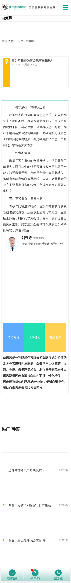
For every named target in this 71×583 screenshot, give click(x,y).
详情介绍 (13, 337)
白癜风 (30, 41)
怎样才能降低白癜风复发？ (27, 470)
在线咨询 (55, 337)
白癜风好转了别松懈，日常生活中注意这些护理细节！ (30, 513)
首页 (20, 41)
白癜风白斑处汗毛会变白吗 (27, 540)
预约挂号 (34, 337)
